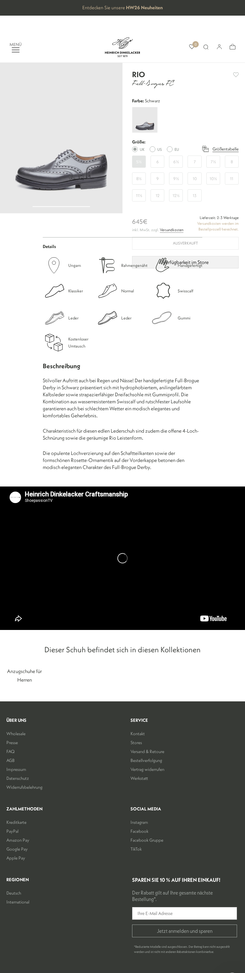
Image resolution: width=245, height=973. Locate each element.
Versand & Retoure (147, 751)
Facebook (139, 831)
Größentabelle (225, 149)
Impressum (16, 769)
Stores (136, 742)
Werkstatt (139, 778)
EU (176, 149)
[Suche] (206, 47)
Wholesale (16, 733)
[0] (192, 47)
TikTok (136, 849)
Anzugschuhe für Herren (24, 675)
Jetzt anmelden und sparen (184, 931)
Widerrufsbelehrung (24, 787)
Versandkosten (171, 229)
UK (142, 149)
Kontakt (137, 733)
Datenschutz (17, 778)
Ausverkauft (185, 243)
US (159, 149)
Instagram (139, 822)
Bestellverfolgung (146, 760)
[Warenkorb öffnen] (232, 47)
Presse (12, 742)
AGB (10, 760)
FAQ (10, 751)
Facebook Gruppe (146, 840)
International (17, 902)
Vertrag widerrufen (147, 769)
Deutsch (13, 893)
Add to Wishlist (236, 74)
